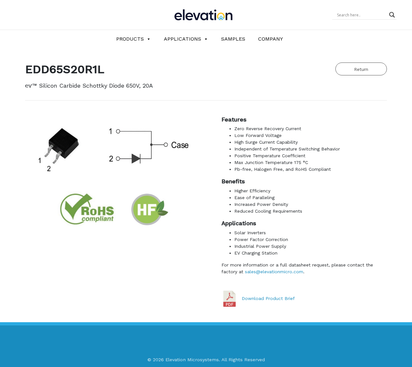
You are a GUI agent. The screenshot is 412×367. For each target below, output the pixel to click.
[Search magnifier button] (392, 14)
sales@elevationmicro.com (274, 271)
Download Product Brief (268, 298)
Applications (182, 39)
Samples (233, 39)
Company (270, 39)
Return (361, 69)
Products (130, 39)
